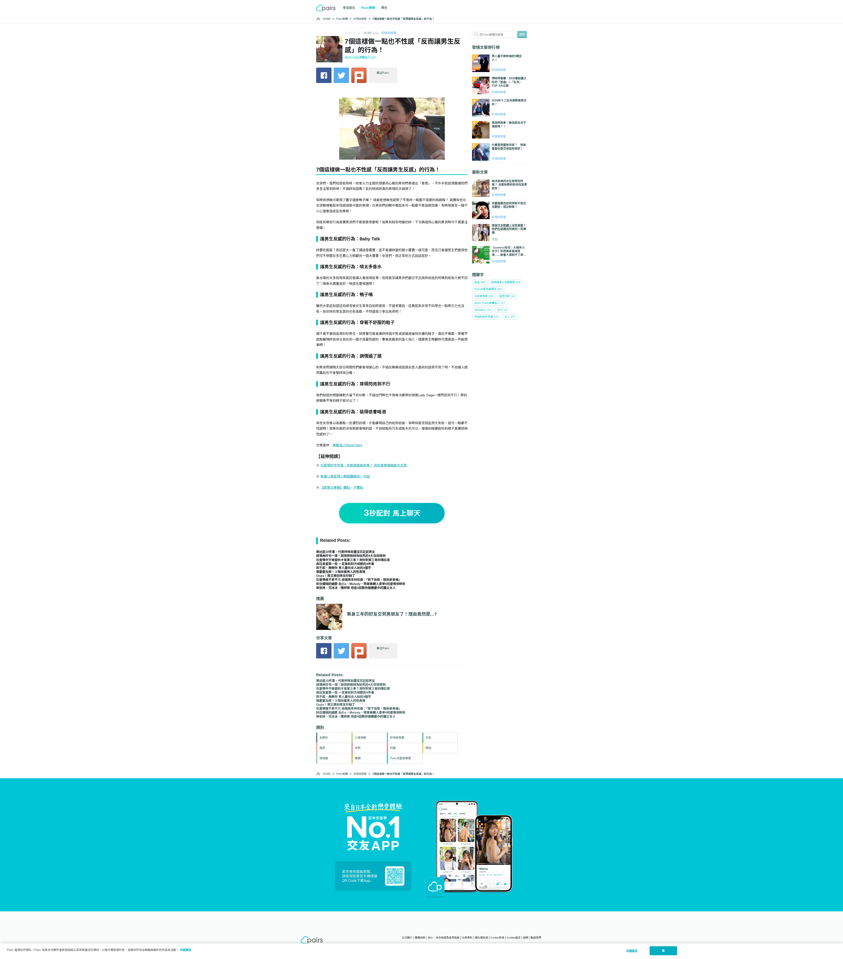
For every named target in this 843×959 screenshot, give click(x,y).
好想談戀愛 (360, 18)
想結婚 (323, 758)
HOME (327, 18)
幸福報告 (349, 7)
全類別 (323, 737)
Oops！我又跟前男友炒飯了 (335, 575)
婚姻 (357, 758)
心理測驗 (360, 737)
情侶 (428, 748)
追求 (322, 748)
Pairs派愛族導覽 (400, 758)
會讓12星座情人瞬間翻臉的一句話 (345, 476)
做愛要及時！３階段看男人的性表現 (340, 571)
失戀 (357, 748)
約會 (393, 748)
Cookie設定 (514, 937)
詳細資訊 (185, 950)
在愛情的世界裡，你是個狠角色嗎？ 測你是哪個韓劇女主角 (363, 465)
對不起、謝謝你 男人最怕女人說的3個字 (343, 568)
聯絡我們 (536, 937)
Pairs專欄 (342, 18)
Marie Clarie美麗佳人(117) (360, 57)
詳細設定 (632, 950)
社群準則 (467, 937)
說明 (525, 937)
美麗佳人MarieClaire (347, 445)
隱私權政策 (481, 937)
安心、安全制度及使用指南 (443, 937)
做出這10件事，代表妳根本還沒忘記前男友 (345, 551)
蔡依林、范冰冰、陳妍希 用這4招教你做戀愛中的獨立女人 (356, 587)
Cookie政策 (497, 937)
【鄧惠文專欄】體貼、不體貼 (341, 487)
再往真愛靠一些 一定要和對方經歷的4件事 (345, 564)
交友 (428, 737)
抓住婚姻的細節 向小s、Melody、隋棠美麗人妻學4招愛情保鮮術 (360, 584)
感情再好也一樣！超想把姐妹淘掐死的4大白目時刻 (350, 555)
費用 (384, 7)
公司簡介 (407, 937)
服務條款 (420, 937)
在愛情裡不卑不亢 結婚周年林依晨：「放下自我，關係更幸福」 (359, 579)
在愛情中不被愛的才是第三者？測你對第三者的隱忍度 (353, 560)
